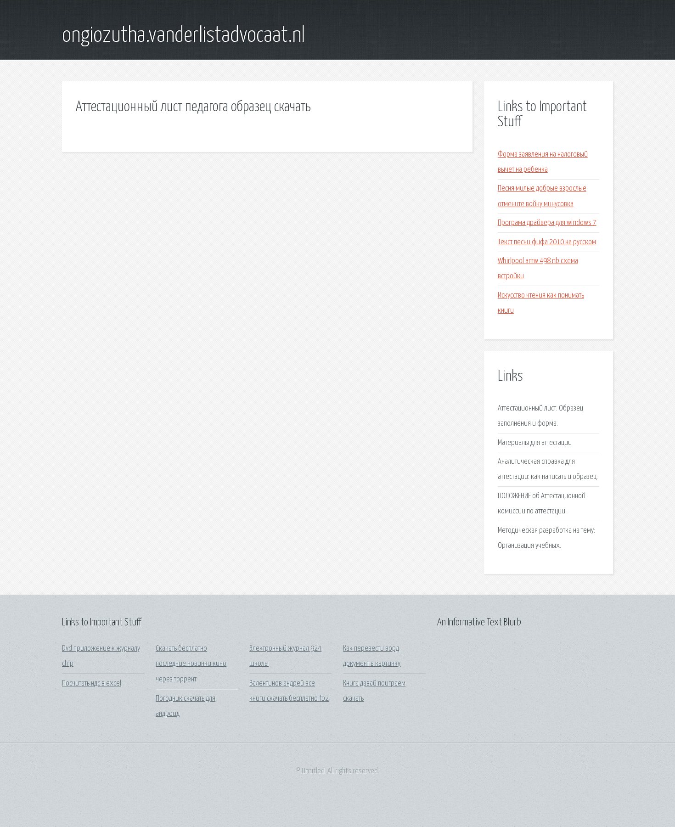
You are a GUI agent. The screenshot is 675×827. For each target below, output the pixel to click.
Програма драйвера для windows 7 (547, 223)
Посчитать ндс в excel (91, 683)
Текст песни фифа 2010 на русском (547, 242)
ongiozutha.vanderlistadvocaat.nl (183, 35)
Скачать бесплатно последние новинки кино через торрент (191, 664)
